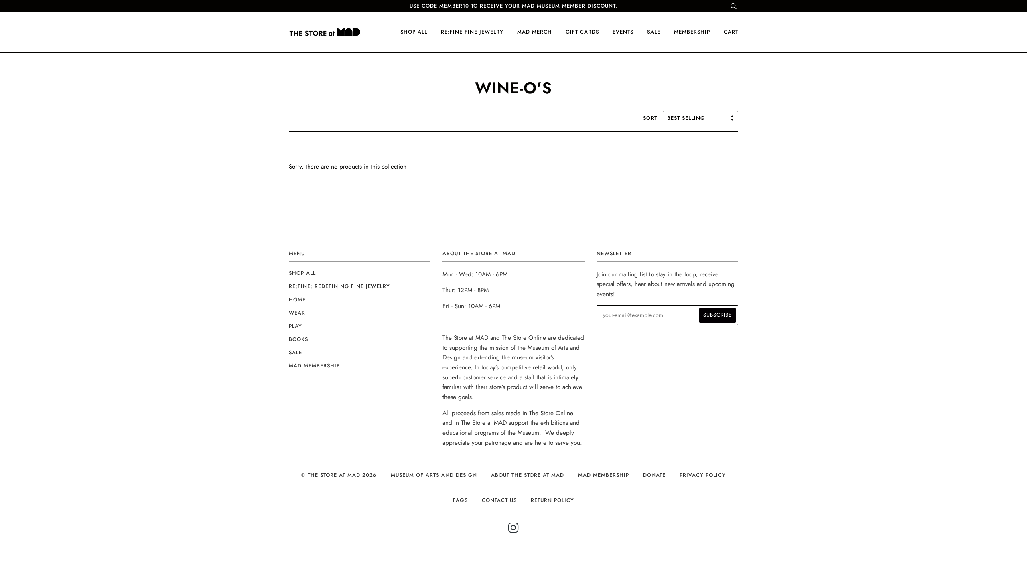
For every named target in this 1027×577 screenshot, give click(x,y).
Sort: (652, 118)
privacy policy (703, 475)
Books (298, 339)
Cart (731, 32)
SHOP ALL (413, 32)
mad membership (314, 365)
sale (653, 32)
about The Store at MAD (527, 475)
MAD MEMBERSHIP (603, 475)
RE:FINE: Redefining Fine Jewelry (339, 286)
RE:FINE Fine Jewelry (472, 32)
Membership (692, 32)
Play (295, 326)
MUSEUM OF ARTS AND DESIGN (434, 475)
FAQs (460, 500)
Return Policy (552, 500)
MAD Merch (534, 32)
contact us (499, 500)
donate (654, 475)
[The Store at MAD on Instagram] (513, 530)
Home (297, 299)
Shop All (302, 273)
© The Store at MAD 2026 (339, 475)
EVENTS (623, 32)
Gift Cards (582, 32)
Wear (297, 313)
